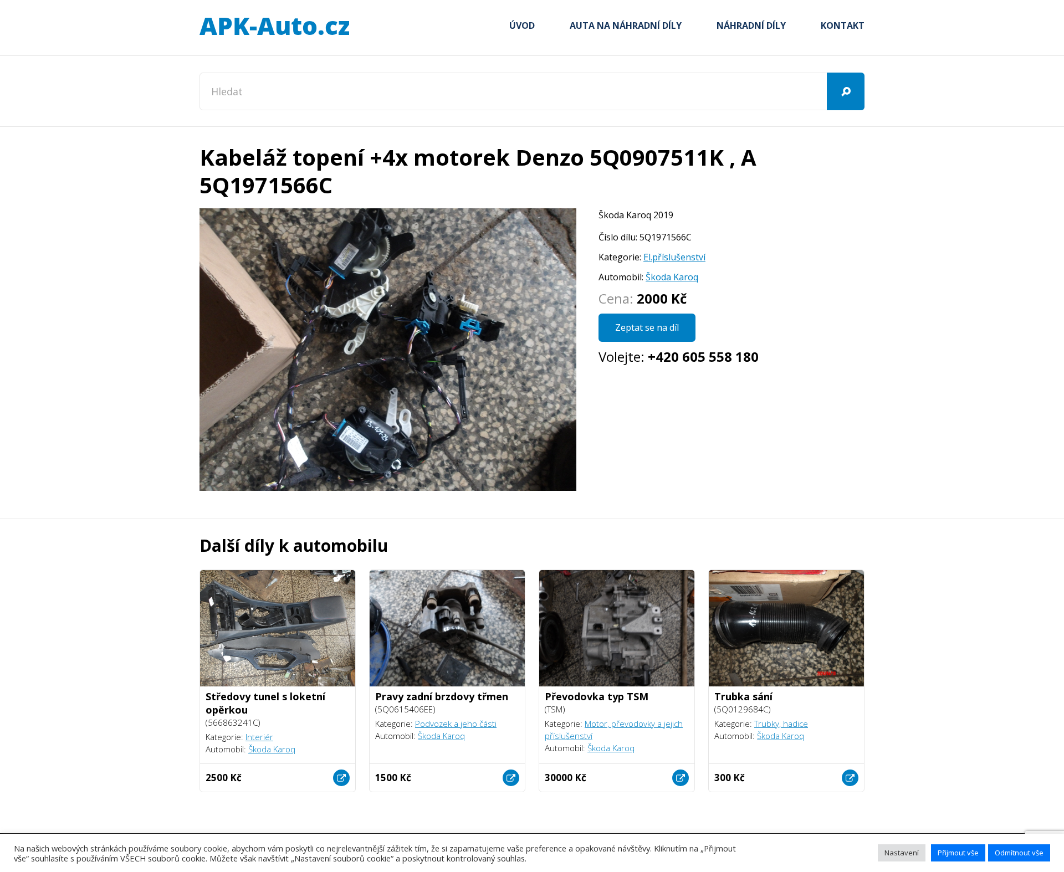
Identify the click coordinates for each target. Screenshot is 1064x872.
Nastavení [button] (901, 853)
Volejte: (678, 356)
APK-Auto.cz (274, 26)
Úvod (522, 25)
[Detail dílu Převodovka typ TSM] (680, 778)
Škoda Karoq (672, 277)
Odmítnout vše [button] (1019, 853)
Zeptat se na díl (647, 327)
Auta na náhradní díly (626, 25)
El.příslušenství (674, 257)
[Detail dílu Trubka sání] (850, 778)
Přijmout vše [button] (958, 853)
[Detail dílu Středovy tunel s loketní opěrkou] (341, 778)
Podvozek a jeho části (456, 723)
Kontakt (842, 25)
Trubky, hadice (781, 723)
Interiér (259, 736)
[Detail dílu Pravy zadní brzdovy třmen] (511, 778)
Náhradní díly (751, 25)
